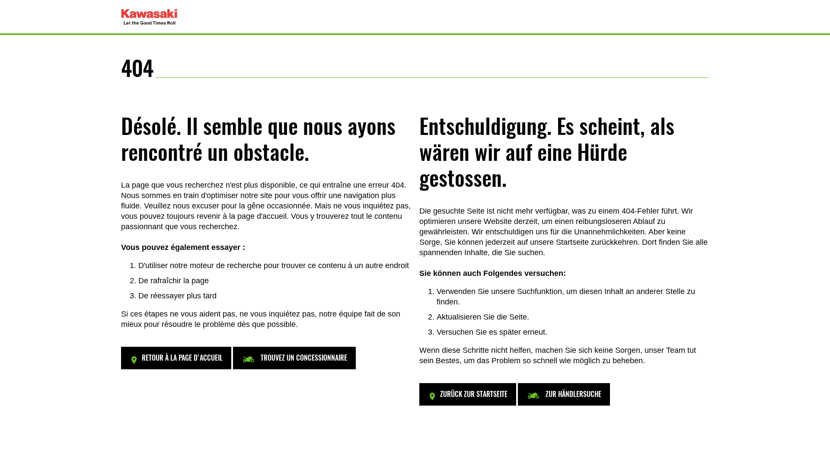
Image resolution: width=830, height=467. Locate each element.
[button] (176, 358)
